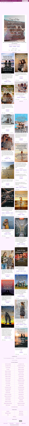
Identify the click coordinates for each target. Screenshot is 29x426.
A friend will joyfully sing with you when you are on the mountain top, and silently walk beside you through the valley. (7, 107)
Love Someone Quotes (21, 387)
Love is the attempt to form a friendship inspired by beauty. (20, 268)
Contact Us (17, 423)
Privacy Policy (11, 423)
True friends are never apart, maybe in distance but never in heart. (21, 94)
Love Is (20, 187)
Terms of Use (5, 423)
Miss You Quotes (21, 390)
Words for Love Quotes (21, 405)
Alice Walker (7, 183)
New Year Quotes (8, 392)
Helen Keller (21, 213)
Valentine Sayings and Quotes (8, 403)
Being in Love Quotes (8, 371)
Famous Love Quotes (21, 374)
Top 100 (18, 46)
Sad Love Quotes (21, 396)
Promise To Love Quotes (8, 394)
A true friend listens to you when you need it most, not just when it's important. (7, 127)
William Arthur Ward (7, 336)
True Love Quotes (21, 401)
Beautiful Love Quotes (21, 369)
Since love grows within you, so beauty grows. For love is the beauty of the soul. (21, 183)
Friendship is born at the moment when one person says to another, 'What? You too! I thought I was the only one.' (7, 272)
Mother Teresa (21, 411)
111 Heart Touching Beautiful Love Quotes (8, 358)
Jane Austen (21, 294)
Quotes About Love (21, 394)
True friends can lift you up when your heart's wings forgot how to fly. (21, 175)
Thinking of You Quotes (8, 401)
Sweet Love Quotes (8, 399)
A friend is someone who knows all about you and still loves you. (7, 231)
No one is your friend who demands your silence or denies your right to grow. (7, 181)
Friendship (14, 46)
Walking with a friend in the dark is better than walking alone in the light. (21, 211)
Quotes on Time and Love (8, 396)
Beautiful (10, 46)
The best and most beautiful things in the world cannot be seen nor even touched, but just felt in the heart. (7, 209)
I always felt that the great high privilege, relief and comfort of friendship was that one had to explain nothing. (6, 298)
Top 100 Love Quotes (14, 360)
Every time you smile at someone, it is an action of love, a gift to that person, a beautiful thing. (20, 320)
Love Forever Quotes (21, 383)
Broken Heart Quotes (21, 371)
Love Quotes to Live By (8, 387)
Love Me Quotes (21, 385)
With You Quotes (8, 405)
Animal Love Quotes (21, 367)
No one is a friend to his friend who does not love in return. (20, 349)
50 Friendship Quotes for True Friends (21, 358)
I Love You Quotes (8, 367)
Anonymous (7, 80)
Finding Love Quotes (8, 376)
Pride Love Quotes (21, 392)
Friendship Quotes (21, 376)
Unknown (7, 211)
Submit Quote (24, 423)
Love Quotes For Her (8, 365)
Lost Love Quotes (8, 383)
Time (9, 158)
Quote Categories (15, 1)
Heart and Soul (23, 97)
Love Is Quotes (8, 385)
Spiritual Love (24, 187)
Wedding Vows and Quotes (21, 403)
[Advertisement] (14, 8)
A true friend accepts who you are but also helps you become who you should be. (21, 74)
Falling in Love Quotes (8, 374)
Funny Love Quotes (7, 378)
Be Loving (19, 296)
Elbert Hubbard (8, 232)
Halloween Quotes (21, 378)
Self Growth (21, 324)
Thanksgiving (21, 399)
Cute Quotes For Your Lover (21, 365)
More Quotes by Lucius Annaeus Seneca (14, 44)
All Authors (7, 411)
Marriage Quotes (8, 390)
